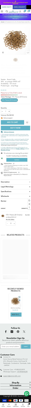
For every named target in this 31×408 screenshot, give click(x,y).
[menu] (2, 11)
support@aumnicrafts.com (11, 376)
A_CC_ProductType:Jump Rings (22, 22)
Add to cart (12, 122)
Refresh (16, 159)
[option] (15, 2)
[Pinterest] (18, 331)
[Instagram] (11, 331)
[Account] (20, 11)
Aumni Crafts (11, 79)
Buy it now (15, 128)
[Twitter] (24, 331)
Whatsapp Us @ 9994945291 (9, 145)
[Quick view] (19, 300)
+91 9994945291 (22, 372)
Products (8, 22)
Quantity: (4, 108)
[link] (27, 122)
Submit (26, 346)
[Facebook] (5, 331)
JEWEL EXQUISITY (19, 7)
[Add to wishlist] (19, 297)
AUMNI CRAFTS (7, 7)
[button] (5, 75)
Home (2, 22)
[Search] (7, 11)
